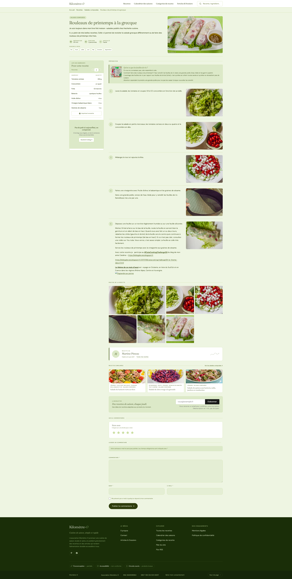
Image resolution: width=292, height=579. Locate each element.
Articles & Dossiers (185, 4)
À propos (124, 531)
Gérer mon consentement (174, 575)
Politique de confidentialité (203, 535)
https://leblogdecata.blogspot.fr (140, 255)
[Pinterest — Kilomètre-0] (71, 553)
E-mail (170, 486)
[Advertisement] (86, 134)
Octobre (99, 49)
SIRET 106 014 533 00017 (150, 575)
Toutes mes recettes (142, 357)
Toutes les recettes (164, 531)
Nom (111, 486)
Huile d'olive (75, 98)
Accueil (72, 10)
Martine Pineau (130, 353)
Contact (123, 535)
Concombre (75, 84)
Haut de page (214, 575)
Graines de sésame (78, 108)
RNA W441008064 (129, 575)
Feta (73, 89)
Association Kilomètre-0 (110, 575)
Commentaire (114, 457)
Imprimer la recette (87, 113)
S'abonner (212, 401)
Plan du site (161, 545)
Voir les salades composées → (214, 365)
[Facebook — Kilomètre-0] (77, 553)
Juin (88, 49)
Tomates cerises (77, 79)
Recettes (126, 4)
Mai (93, 49)
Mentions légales (199, 531)
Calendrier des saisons (143, 4)
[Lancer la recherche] (200, 3)
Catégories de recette (164, 4)
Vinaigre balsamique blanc (81, 103)
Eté (71, 49)
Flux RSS (159, 549)
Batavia (74, 93)
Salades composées (91, 10)
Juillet (82, 49)
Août (76, 49)
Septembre (108, 49)
